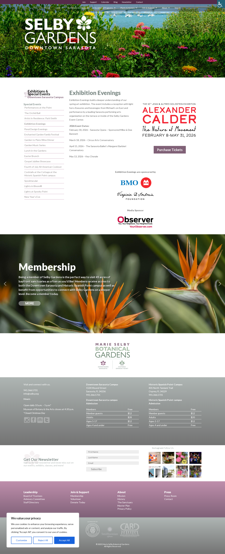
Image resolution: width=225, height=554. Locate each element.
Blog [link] (115, 2)
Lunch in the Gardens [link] (35, 150)
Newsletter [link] (127, 2)
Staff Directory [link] (31, 502)
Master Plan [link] (123, 505)
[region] (43, 530)
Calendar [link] (105, 2)
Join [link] (84, 2)
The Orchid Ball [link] (32, 113)
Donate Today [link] (77, 502)
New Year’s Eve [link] (32, 196)
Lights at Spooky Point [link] (36, 191)
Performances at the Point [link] (38, 107)
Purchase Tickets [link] (170, 150)
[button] (5, 283)
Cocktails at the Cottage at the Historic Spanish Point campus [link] (40, 174)
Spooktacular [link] (31, 180)
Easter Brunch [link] (31, 156)
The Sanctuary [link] (125, 502)
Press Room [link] (170, 495)
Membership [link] (76, 495)
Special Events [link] (32, 104)
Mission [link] (121, 495)
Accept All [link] (64, 540)
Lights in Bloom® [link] (33, 186)
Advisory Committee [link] (34, 499)
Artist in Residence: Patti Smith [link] (40, 118)
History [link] (121, 499)
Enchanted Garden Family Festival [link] (41, 134)
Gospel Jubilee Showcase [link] (37, 161)
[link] (221, 4)
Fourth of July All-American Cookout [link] (43, 166)
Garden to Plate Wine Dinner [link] (39, 139)
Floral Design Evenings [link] (35, 129)
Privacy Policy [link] (124, 508)
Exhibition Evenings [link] (35, 123)
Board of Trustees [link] (33, 495)
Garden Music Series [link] (35, 145)
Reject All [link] (43, 540)
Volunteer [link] (75, 499)
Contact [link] (139, 2)
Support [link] (93, 2)
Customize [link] (21, 540)
